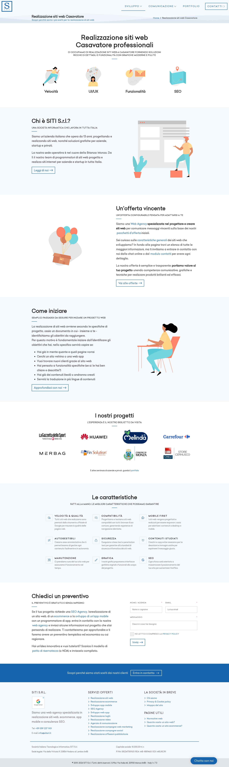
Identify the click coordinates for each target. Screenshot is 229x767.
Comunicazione (161, 6)
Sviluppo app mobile (101, 705)
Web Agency (139, 223)
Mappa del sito (155, 705)
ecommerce (61, 616)
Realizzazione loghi (100, 716)
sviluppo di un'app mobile (92, 616)
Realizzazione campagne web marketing (111, 726)
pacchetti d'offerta (129, 233)
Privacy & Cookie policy (159, 701)
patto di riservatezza (45, 650)
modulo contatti (160, 253)
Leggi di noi (41, 170)
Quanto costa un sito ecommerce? (164, 725)
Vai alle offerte (128, 283)
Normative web (154, 718)
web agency (40, 625)
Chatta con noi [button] (203, 760)
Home (156, 18)
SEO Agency (79, 611)
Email (168, 603)
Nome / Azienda (138, 603)
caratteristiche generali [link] (152, 240)
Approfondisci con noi (48, 387)
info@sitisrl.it (44, 733)
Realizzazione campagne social (107, 730)
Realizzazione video (101, 719)
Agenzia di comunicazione (104, 723)
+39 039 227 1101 (44, 728)
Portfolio (191, 6)
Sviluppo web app (100, 712)
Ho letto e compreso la (157, 634)
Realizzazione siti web (102, 698)
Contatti (214, 6)
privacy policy (170, 634)
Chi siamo (152, 698)
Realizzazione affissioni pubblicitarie (109, 734)
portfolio (135, 470)
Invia (135, 642)
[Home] (7, 6)
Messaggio (136, 617)
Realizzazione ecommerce (104, 701)
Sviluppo (132, 6)
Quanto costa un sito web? (161, 722)
